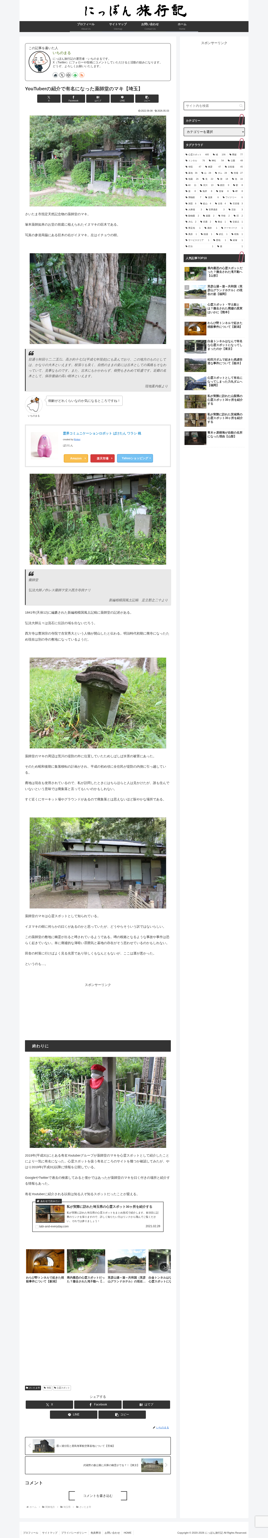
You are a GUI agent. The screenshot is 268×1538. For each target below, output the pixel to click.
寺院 (49, 1388)
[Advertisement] (98, 1013)
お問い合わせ (112, 1532)
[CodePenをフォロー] (68, 75)
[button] (147, 98)
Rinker (77, 439)
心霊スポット (63, 1388)
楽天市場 (102, 458)
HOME (127, 1532)
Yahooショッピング (135, 458)
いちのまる (62, 53)
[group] (45, 1267)
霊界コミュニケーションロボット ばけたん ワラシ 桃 (102, 433)
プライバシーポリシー (74, 1532)
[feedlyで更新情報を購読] (75, 75)
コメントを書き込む (98, 1496)
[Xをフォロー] (62, 75)
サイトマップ (49, 1532)
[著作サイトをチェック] (55, 75)
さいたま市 (34, 1388)
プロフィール (30, 1532)
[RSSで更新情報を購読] (81, 75)
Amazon (76, 458)
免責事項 (96, 1532)
